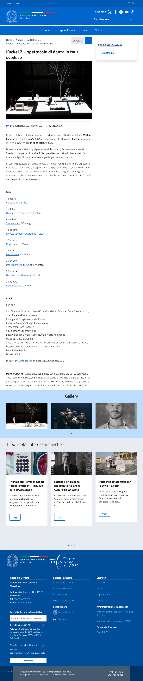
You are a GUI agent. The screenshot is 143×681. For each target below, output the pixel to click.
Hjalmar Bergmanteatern (19, 213)
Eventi (99, 588)
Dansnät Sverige (26, 361)
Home (9, 40)
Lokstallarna (12, 254)
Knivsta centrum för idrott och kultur (25, 234)
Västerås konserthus (16, 202)
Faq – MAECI (102, 632)
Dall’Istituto (33, 40)
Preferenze (116, 672)
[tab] (71, 433)
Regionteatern (13, 244)
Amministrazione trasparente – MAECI (114, 621)
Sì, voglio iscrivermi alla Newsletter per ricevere (26, 645)
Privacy (41, 634)
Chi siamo (100, 582)
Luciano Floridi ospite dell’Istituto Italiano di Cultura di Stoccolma (67, 486)
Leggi (17, 517)
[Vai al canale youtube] (126, 11)
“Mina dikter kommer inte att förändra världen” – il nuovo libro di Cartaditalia (26, 486)
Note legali (12, 671)
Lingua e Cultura (104, 594)
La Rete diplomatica (62, 588)
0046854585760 (22, 599)
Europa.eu (62, 619)
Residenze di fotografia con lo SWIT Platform (115, 484)
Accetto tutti (115, 675)
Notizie (19, 40)
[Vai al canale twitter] (109, 11)
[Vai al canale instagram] (120, 11)
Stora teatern (13, 223)
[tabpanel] (26, 417)
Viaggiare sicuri (60, 594)
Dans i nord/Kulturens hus (19, 275)
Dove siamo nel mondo (63, 600)
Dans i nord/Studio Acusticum (21, 265)
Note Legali (14, 637)
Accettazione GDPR (20, 625)
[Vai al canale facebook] (115, 11)
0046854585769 (22, 602)
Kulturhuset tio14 (15, 285)
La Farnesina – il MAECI (64, 582)
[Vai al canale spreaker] (131, 11)
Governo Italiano (12, 3)
